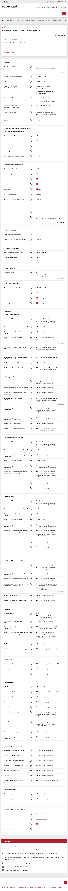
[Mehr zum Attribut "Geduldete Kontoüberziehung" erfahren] (31, 293)
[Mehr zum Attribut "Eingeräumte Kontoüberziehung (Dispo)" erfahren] (31, 76)
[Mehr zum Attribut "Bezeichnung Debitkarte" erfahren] (31, 87)
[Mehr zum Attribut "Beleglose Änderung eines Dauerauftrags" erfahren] (31, 766)
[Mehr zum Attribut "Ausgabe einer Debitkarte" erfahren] (31, 98)
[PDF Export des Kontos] (65, 20)
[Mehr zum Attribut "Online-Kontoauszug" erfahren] (31, 674)
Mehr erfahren (61, 72)
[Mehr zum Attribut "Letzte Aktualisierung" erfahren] (31, 829)
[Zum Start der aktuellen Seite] (65, 882)
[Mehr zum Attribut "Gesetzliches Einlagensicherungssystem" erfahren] (31, 253)
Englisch (48, 2)
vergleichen (10, 52)
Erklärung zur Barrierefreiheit (37, 887)
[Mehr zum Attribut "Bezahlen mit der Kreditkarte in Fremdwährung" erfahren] (31, 601)
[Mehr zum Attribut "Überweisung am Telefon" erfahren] (31, 702)
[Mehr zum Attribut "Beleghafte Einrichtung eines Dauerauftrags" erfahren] (31, 750)
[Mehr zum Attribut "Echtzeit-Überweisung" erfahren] (31, 722)
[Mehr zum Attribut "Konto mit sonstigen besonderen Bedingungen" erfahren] (31, 200)
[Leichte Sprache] (61, 1)
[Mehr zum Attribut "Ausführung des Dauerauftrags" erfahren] (31, 771)
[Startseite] (2, 20)
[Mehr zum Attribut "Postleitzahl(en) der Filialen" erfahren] (31, 217)
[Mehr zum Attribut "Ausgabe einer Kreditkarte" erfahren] (31, 112)
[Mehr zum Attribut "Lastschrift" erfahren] (31, 776)
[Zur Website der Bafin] (5, 2)
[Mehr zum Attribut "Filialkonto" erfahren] (31, 141)
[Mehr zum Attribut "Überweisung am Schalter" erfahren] (31, 692)
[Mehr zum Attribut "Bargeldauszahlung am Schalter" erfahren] (31, 799)
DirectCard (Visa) (42, 93)
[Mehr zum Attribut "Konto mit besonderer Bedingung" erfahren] (31, 169)
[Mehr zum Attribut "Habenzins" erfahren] (31, 82)
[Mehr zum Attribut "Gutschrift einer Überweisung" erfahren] (31, 732)
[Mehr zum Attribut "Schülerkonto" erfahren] (31, 179)
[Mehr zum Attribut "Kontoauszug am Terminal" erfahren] (31, 669)
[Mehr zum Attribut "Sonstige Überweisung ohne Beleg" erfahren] (31, 707)
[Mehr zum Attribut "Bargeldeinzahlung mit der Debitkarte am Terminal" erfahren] (31, 327)
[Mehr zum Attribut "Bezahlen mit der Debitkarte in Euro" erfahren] (31, 363)
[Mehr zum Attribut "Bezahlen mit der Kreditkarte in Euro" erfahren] (31, 596)
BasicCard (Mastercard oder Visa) (46, 91)
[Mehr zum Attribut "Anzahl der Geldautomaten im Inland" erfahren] (31, 234)
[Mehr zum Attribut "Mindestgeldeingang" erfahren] (31, 174)
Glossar (63, 7)
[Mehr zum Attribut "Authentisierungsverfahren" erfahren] (31, 156)
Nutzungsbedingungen (55, 887)
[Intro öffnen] (64, 1)
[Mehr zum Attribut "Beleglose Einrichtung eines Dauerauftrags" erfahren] (31, 756)
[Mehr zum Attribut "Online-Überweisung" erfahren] (31, 687)
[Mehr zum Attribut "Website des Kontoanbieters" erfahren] (31, 819)
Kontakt (4, 887)
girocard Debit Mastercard (44, 86)
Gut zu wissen (40, 7)
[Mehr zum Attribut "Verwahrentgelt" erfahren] (31, 303)
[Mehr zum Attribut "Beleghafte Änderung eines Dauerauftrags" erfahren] (31, 761)
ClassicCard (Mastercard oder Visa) (46, 105)
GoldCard (40, 108)
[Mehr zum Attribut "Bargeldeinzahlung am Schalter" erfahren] (31, 794)
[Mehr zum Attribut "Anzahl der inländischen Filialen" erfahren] (31, 212)
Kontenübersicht (53, 7)
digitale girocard (42, 88)
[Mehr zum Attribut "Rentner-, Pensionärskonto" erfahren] (31, 194)
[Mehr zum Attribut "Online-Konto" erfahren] (31, 120)
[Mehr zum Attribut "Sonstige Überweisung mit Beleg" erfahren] (31, 712)
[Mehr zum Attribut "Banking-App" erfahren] (31, 151)
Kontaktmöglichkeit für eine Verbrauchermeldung (13, 42)
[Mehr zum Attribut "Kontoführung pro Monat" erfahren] (31, 67)
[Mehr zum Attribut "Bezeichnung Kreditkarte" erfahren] (31, 106)
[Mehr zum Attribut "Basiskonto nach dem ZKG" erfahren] (31, 136)
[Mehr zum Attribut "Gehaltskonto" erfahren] (31, 189)
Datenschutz (22, 887)
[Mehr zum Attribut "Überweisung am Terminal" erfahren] (31, 697)
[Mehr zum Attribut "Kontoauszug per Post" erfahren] (31, 664)
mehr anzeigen (60, 222)
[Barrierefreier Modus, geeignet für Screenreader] (58, 1)
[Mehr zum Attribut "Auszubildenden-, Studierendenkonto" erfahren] (31, 184)
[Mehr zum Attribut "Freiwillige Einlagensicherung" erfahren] (31, 258)
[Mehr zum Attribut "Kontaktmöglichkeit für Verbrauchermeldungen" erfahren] (31, 814)
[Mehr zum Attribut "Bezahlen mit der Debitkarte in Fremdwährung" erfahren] (31, 368)
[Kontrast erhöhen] (53, 1)
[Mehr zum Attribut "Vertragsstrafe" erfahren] (31, 824)
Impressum (12, 887)
